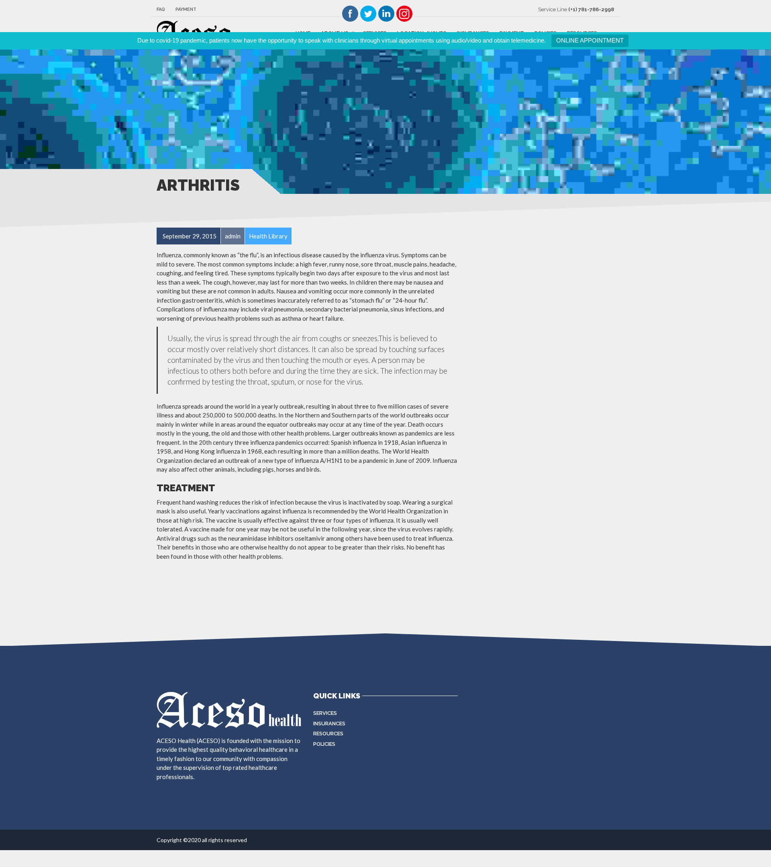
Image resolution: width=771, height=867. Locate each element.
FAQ (161, 9)
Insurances (329, 723)
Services (325, 713)
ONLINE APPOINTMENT (590, 40)
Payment (185, 9)
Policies (324, 744)
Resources (328, 734)
